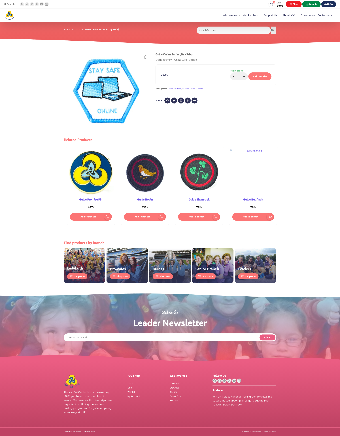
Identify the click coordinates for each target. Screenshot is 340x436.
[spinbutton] (239, 76)
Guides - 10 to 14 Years (192, 88)
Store (77, 29)
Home (67, 29)
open (145, 57)
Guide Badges (174, 88)
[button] (9, 4)
